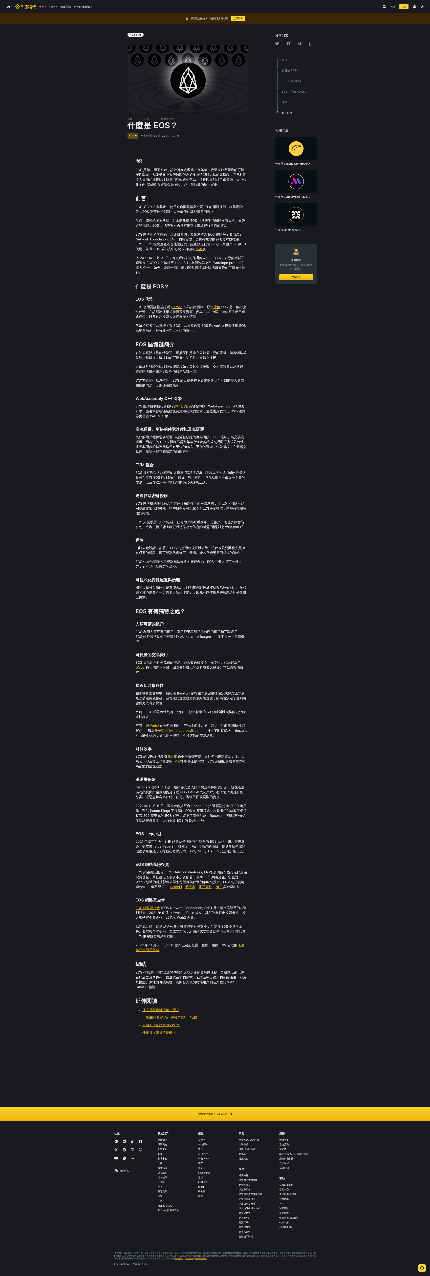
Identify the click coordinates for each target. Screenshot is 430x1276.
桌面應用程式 (165, 1205)
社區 (160, 1186)
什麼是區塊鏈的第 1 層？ (160, 1010)
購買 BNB (244, 1217)
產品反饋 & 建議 (287, 1194)
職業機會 (162, 1144)
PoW (178, 761)
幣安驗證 (284, 1208)
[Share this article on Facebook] (288, 44)
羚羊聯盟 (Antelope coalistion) (178, 731)
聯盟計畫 (284, 1139)
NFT (219, 887)
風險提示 (162, 1191)
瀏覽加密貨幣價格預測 (250, 1194)
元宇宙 (190, 887)
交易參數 (284, 1212)
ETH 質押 (203, 1182)
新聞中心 (162, 1158)
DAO (200, 249)
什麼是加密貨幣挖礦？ (159, 1033)
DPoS (176, 307)
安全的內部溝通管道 (168, 1210)
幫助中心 (284, 1189)
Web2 (154, 726)
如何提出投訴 (286, 1227)
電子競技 (205, 887)
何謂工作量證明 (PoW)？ (161, 1025)
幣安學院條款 (201, 1258)
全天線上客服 (286, 1184)
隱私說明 (162, 1172)
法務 (160, 1163)
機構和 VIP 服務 (247, 1149)
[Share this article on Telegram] (299, 44)
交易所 (201, 1139)
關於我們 (162, 1139)
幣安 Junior (204, 1158)
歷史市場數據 (286, 1158)
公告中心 (162, 1149)
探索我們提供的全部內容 (212, 1114)
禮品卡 (201, 1167)
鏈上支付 (243, 1158)
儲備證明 (284, 1167)
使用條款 (179, 1258)
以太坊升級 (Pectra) (249, 1208)
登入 (393, 6)
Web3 (140, 667)
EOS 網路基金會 (148, 908)
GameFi (176, 887)
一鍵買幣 (203, 1144)
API (281, 1203)
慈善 (200, 1196)
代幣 (216, 307)
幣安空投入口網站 (288, 1217)
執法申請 (284, 1222)
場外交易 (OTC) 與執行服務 (294, 1153)
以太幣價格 (245, 1189)
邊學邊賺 (243, 1175)
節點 (170, 756)
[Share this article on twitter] (277, 44)
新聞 (160, 1153)
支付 (200, 1149)
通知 (160, 1196)
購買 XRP (244, 1222)
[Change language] (415, 7)
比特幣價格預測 (247, 1198)
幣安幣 (282, 1149)
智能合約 (180, 406)
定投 (200, 1177)
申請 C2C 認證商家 (249, 1139)
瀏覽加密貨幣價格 (248, 1180)
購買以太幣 (245, 1231)
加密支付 (203, 1153)
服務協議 (162, 1167)
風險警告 (189, 1258)
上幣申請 (243, 1144)
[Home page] (25, 6)
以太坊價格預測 (247, 1203)
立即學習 (238, 18)
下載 (160, 1200)
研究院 (201, 1191)
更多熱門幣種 (246, 1236)
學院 (200, 1163)
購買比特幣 (245, 1212)
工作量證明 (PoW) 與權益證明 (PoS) (169, 1018)
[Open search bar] (383, 7)
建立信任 (162, 1177)
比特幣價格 (245, 1184)
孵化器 (242, 1153)
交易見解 (284, 1163)
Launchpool (204, 1172)
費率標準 (284, 1198)
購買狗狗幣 (245, 1227)
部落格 (161, 1182)
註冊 (404, 6)
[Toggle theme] (422, 6)
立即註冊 (296, 277)
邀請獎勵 (284, 1144)
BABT (201, 1186)
